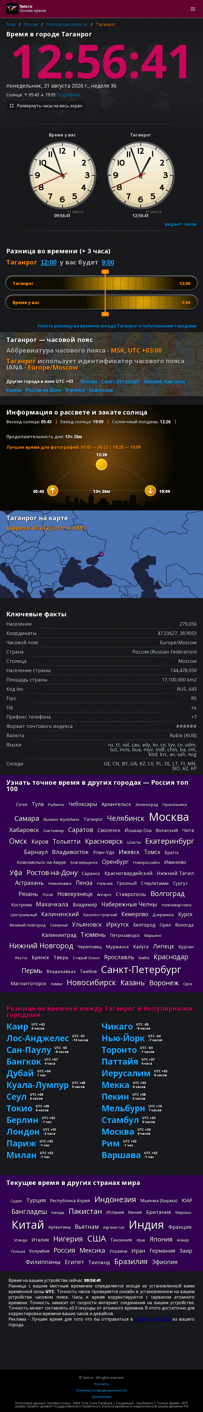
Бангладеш (29, 1211)
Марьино (153, 935)
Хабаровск (24, 830)
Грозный (127, 883)
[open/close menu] (193, 9)
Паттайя (120, 1061)
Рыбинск (56, 804)
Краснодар (101, 390)
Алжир (183, 1240)
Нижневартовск (177, 904)
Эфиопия (165, 1262)
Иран (138, 1250)
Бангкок (23, 1061)
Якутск (21, 957)
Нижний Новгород (164, 381)
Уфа (16, 872)
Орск (187, 983)
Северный (59, 925)
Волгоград (167, 893)
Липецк (163, 946)
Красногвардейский (128, 873)
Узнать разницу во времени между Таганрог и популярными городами (117, 326)
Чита (188, 830)
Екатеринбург (169, 841)
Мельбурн (123, 1108)
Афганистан (113, 1227)
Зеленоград (146, 804)
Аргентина (59, 1227)
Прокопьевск (174, 804)
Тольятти (67, 841)
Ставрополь (131, 894)
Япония (161, 1239)
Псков (47, 894)
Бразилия (131, 1261)
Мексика (92, 1250)
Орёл (165, 925)
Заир (185, 1250)
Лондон (23, 1131)
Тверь (61, 957)
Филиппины (43, 1262)
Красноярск (104, 841)
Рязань (28, 894)
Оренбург (115, 861)
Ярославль (119, 957)
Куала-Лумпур (37, 1085)
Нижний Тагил (175, 873)
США (96, 1238)
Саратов (80, 829)
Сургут (180, 883)
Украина (118, 1251)
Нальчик (105, 883)
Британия (158, 1212)
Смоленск (109, 830)
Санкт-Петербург (121, 381)
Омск (18, 841)
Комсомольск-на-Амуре (41, 862)
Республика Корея (70, 1200)
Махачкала (52, 904)
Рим (111, 1143)
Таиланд (99, 1262)
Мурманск (117, 947)
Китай (28, 1224)
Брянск (40, 957)
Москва (89, 381)
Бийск (144, 957)
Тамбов (88, 971)
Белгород (144, 925)
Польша (18, 1251)
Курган (186, 947)
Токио (19, 1108)
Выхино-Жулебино (61, 819)
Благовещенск (84, 862)
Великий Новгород (28, 925)
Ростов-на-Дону (43, 390)
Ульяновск (87, 924)
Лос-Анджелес (37, 1038)
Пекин (115, 1096)
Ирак (140, 1240)
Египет (74, 1262)
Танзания (121, 1240)
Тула (38, 804)
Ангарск (104, 894)
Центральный (23, 914)
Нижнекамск (60, 883)
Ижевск (129, 852)
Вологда (184, 925)
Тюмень (93, 934)
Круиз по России (152, 1319)
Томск (152, 852)
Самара (26, 818)
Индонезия (115, 1199)
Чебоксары (82, 804)
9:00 (108, 262)
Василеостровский (100, 914)
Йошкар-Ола (138, 830)
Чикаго (117, 1026)
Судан (16, 1200)
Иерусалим (126, 1073)
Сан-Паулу (28, 1050)
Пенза (84, 882)
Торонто (119, 1050)
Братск (172, 852)
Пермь (32, 970)
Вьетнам (87, 1226)
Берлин (22, 1120)
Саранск (91, 873)
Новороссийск (146, 862)
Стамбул (120, 1120)
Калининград (59, 935)
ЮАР (187, 1200)
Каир (17, 1026)
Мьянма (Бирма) (158, 1200)
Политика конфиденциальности (101, 1390)
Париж (21, 1143)
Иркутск (117, 924)
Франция (180, 1226)
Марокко (183, 1212)
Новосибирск (91, 982)
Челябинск (126, 818)
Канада (57, 1212)
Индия (146, 1224)
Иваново (175, 862)
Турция (36, 1200)
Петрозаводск (125, 935)
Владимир (85, 904)
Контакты (101, 1384)
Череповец (89, 947)
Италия (40, 1239)
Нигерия (68, 1238)
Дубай (20, 1073)
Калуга (141, 946)
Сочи (21, 804)
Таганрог (105, 24)
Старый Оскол (86, 957)
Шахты (134, 842)
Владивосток (70, 852)
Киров (39, 841)
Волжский (167, 830)
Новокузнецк (75, 894)
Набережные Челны (129, 904)
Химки (56, 983)
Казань (14, 390)
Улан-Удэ (103, 852)
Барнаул (36, 852)
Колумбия (39, 1251)
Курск (185, 914)
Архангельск (116, 804)
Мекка (116, 1085)
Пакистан (85, 1211)
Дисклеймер (102, 1396)
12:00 (49, 262)
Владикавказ (61, 971)
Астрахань (29, 882)
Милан (21, 1155)
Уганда (20, 1240)
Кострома (21, 905)
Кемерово (134, 914)
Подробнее (68, 95)
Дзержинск (163, 914)
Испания (115, 1212)
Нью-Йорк (123, 1038)
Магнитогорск (29, 983)
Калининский (60, 914)
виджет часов (181, 224)
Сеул (16, 1096)
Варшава (121, 1155)
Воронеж (75, 390)
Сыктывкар (53, 830)
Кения (135, 1212)
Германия (162, 1250)
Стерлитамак (155, 883)
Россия (31, 24)
